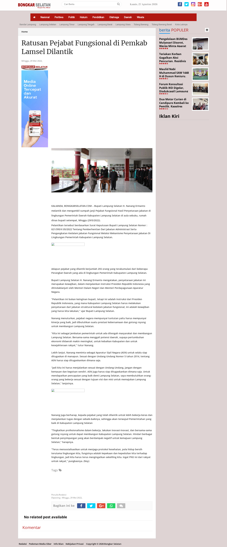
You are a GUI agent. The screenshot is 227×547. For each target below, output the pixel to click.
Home (24, 31)
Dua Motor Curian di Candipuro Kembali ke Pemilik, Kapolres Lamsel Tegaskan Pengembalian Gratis (174, 106)
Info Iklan (58, 543)
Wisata (140, 17)
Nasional (45, 17)
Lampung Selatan (47, 24)
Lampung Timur (66, 24)
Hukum (83, 17)
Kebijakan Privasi (75, 543)
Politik (71, 17)
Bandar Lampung (28, 24)
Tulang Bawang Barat (162, 24)
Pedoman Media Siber (40, 543)
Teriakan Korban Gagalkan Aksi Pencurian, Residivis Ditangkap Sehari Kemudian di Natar (172, 61)
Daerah (128, 17)
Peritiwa (59, 17)
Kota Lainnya (181, 24)
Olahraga (114, 17)
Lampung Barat (105, 24)
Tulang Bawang (141, 24)
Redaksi (23, 543)
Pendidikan (98, 17)
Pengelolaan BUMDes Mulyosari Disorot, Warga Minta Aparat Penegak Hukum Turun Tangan (174, 46)
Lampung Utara (123, 24)
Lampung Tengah (86, 24)
